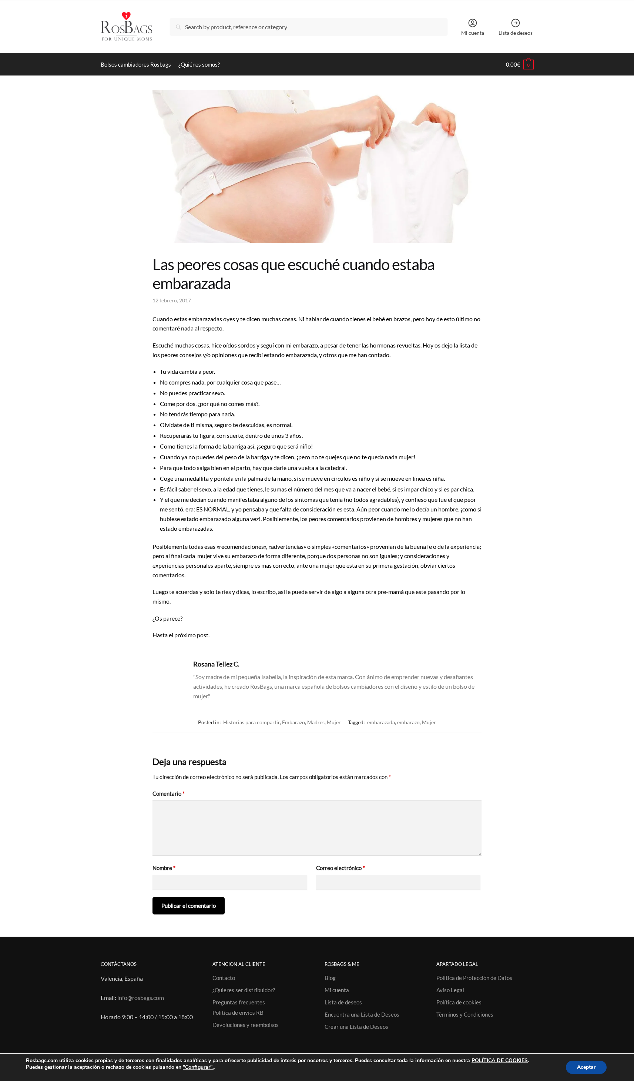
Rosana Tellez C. (216, 664)
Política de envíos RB (238, 1012)
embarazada (381, 722)
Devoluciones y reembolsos (245, 1024)
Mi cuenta (472, 33)
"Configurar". (198, 1067)
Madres (316, 722)
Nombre (163, 868)
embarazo (408, 722)
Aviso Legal (450, 990)
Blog (330, 977)
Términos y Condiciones (464, 1014)
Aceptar (586, 1067)
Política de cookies (459, 1002)
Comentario (168, 793)
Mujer (334, 722)
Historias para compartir (251, 722)
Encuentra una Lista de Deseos (362, 1014)
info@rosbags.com (140, 997)
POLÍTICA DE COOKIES (500, 1060)
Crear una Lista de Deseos (356, 1026)
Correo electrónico (340, 868)
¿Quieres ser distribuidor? (243, 990)
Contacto (223, 977)
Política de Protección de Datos (474, 977)
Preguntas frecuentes (238, 1002)
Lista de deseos (516, 33)
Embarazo (293, 722)
